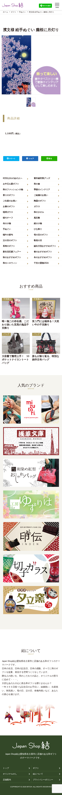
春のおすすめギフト (43, 252)
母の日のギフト (41, 235)
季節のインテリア (42, 190)
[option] (31, 65)
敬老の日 (38, 240)
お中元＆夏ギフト (11, 184)
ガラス (37, 207)
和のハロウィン (10, 263)
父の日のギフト (10, 240)
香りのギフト (9, 195)
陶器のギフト (40, 201)
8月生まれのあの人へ (12, 178)
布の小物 (7, 223)
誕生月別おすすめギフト (45, 246)
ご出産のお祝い (10, 201)
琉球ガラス (8, 212)
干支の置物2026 (41, 263)
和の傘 (37, 184)
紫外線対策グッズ (42, 178)
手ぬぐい (7, 229)
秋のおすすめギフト (12, 257)
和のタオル (39, 212)
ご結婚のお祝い (41, 195)
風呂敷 (37, 218)
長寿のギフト (9, 246)
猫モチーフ (8, 218)
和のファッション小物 (13, 190)
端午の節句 (8, 235)
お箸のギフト (9, 207)
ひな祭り (38, 229)
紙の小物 (38, 223)
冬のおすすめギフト (43, 257)
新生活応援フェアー (12, 252)
